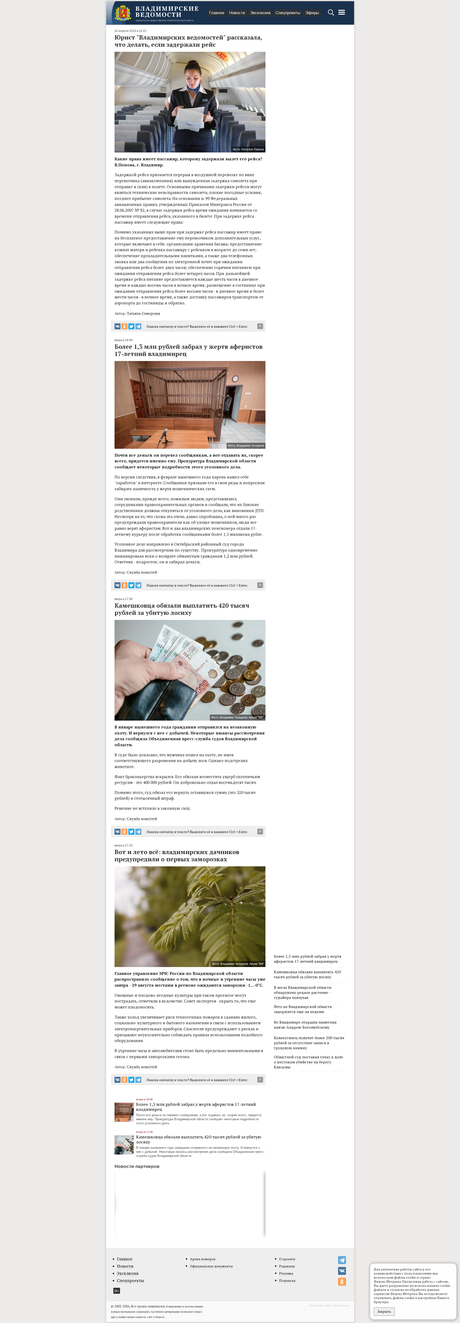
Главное (216, 13)
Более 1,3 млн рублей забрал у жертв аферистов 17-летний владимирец (196, 1106)
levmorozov (341, 1305)
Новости (237, 13)
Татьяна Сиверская (143, 313)
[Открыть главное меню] (341, 14)
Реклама (286, 1273)
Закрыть (384, 1311)
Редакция (287, 1266)
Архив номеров (202, 1259)
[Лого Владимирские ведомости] (156, 13)
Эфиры (312, 13)
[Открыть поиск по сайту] (331, 14)
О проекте (287, 1259)
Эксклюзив (260, 13)
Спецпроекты (288, 13)
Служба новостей (142, 572)
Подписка (287, 1280)
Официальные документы (211, 1266)
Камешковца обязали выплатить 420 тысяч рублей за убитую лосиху (198, 1139)
